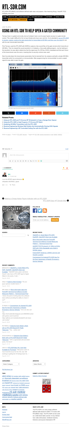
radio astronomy (24, 387)
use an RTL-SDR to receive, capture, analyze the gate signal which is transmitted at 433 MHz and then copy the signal (35, 39)
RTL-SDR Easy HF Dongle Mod (54, 201)
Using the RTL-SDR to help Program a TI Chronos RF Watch (23, 122)
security (10, 397)
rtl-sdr (51, 134)
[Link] (31, 161)
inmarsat (21, 383)
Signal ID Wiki (59, 16)
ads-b (4, 376)
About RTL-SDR (12, 16)
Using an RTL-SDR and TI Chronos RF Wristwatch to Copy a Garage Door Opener (30, 120)
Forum (5, 19)
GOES (27, 380)
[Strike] (18, 161)
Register (4, 409)
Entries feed (5, 414)
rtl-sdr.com (14, 7)
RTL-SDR (19, 134)
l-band (12, 385)
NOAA (23, 385)
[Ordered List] (20, 161)
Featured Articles (37, 16)
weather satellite (16, 399)
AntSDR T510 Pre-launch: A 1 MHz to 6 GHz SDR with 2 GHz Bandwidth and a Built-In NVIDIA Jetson (46, 248)
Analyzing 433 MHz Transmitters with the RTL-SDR (20, 124)
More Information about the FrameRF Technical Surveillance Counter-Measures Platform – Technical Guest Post (45, 241)
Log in (4, 412)
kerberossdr (27, 383)
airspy (9, 376)
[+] (36, 161)
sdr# (20, 395)
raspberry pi (16, 389)
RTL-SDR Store (13, 19)
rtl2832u (60, 134)
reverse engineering (45, 134)
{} (33, 161)
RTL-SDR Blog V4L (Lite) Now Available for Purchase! (14, 349)
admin (9, 134)
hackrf (7, 382)
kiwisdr (3, 385)
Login (67, 149)
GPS (3, 383)
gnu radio (22, 380)
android (23, 376)
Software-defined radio (20, 397)
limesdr (16, 385)
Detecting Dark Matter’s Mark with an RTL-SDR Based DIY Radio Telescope (15, 328)
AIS (12, 376)
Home (4, 16)
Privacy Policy (5, 426)
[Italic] (12, 161)
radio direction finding (7, 389)
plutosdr (13, 387)
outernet (27, 385)
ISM (38, 134)
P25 (3, 387)
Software (49, 16)
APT (3, 378)
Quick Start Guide (24, 16)
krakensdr (8, 385)
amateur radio (17, 376)
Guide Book (23, 19)
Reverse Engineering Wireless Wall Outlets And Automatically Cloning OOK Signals (31, 126)
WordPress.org (6, 419)
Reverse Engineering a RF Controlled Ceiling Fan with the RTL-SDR (25, 128)
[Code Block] (28, 161)
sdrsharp (4, 397)
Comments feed (7, 417)
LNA (20, 385)
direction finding (15, 380)
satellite (15, 394)
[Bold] (10, 161)
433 (36, 134)
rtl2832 (55, 134)
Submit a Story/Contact (14, 282)
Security (25, 134)
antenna (27, 376)
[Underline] (15, 161)
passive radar (8, 387)
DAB (10, 380)
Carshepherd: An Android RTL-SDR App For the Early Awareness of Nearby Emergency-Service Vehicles (46, 259)
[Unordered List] (23, 161)
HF (11, 383)
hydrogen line (16, 383)
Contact (30, 19)
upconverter (5, 399)
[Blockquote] (25, 161)
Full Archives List (7, 369)
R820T (17, 387)
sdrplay (25, 395)
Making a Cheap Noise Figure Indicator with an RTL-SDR (26, 199)
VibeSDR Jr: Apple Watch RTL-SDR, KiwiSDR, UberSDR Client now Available (45, 236)
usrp (10, 399)
